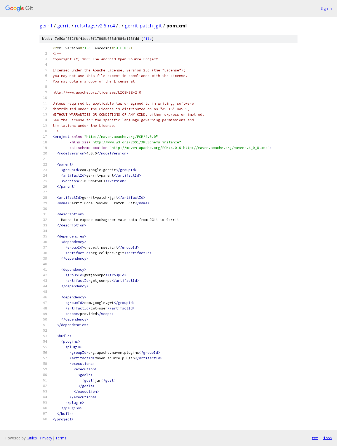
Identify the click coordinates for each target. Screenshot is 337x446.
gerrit (46, 25)
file (147, 38)
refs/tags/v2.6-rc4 (95, 25)
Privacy (46, 437)
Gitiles (32, 437)
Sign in (326, 8)
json (327, 437)
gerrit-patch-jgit (143, 25)
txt (315, 437)
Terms (60, 437)
